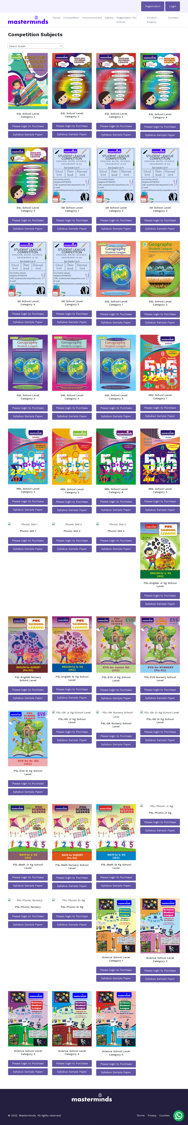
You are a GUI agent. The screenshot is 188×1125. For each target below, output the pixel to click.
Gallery (109, 17)
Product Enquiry (152, 19)
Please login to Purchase (28, 126)
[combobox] (35, 46)
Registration (152, 6)
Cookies (164, 1115)
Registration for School (126, 19)
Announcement (92, 17)
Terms (141, 1115)
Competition (71, 17)
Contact (173, 17)
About (56, 17)
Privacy (152, 1115)
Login (172, 6)
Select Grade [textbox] (17, 46)
